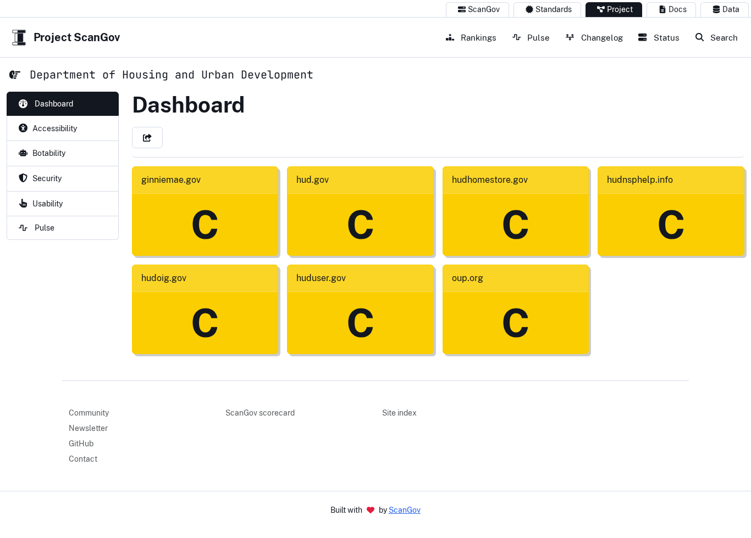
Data (730, 9)
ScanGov (484, 9)
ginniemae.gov (171, 180)
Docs (678, 9)
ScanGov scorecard (260, 412)
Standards (553, 9)
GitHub (81, 443)
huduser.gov (321, 278)
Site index (399, 412)
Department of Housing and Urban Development (171, 75)
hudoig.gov (163, 278)
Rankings (477, 37)
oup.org (467, 278)
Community (89, 412)
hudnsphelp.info (640, 180)
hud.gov (312, 180)
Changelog (601, 37)
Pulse (537, 37)
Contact (83, 459)
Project (620, 9)
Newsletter (88, 428)
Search (723, 37)
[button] (147, 137)
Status (665, 37)
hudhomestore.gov (490, 180)
